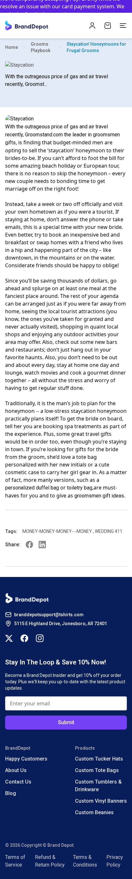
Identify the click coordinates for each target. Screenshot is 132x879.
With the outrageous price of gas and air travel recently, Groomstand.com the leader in (56, 131)
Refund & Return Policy (50, 861)
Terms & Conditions (85, 861)
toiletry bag (79, 488)
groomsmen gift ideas (99, 496)
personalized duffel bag (32, 488)
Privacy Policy (114, 861)
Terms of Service (15, 861)
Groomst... (36, 84)
